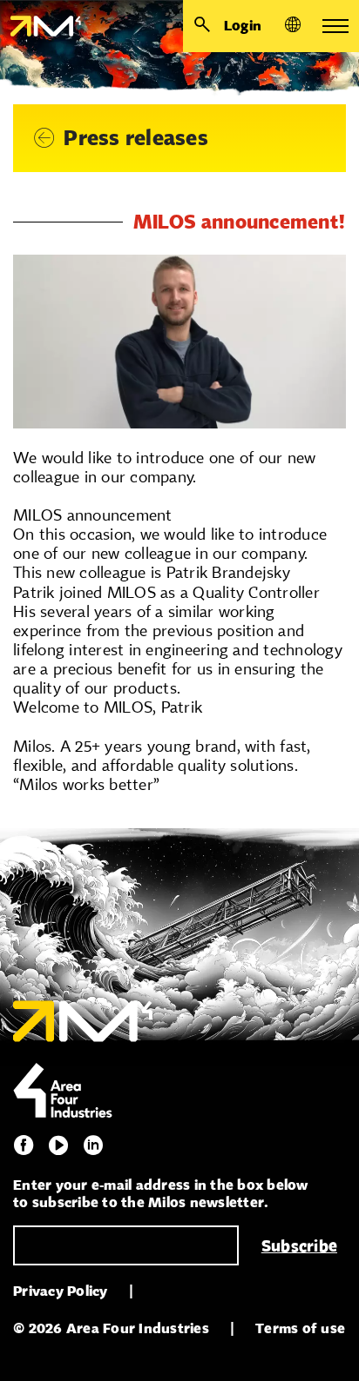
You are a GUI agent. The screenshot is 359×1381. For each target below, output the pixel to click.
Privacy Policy (60, 1291)
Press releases (136, 137)
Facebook (23, 1145)
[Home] (40, 26)
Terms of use (300, 1328)
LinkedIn (93, 1145)
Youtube (58, 1145)
